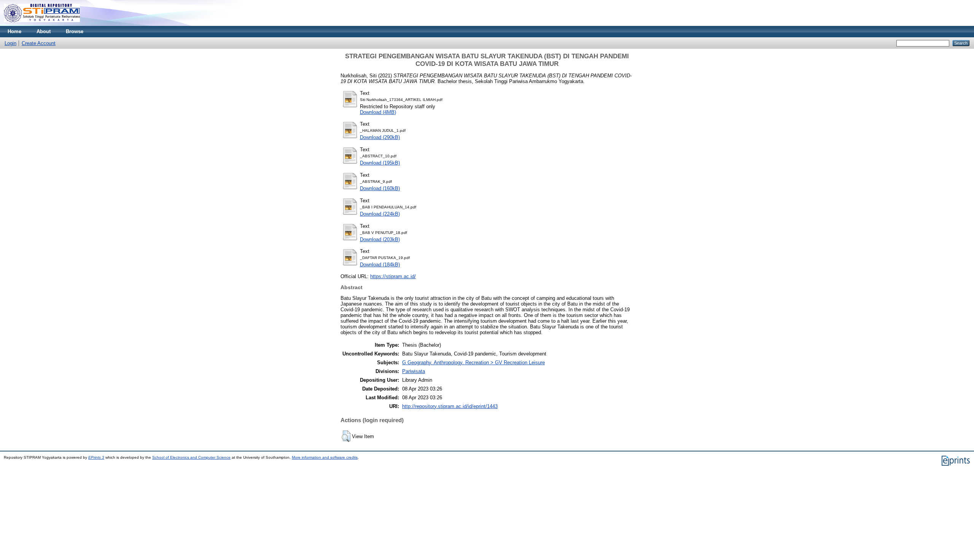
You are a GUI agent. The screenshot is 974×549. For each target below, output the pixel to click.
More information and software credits (325, 457)
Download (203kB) (380, 239)
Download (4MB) (378, 112)
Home (14, 31)
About (44, 31)
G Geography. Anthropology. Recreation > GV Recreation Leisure (473, 362)
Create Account (39, 43)
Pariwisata (413, 371)
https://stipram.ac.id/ (393, 276)
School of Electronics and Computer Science (191, 457)
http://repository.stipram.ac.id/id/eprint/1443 (450, 406)
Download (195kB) (380, 163)
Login (10, 43)
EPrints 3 (96, 457)
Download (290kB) (380, 137)
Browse (74, 31)
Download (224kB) (380, 214)
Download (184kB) (380, 264)
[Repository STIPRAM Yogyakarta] (42, 24)
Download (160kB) (380, 188)
